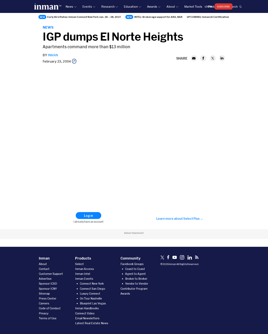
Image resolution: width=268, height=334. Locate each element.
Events (87, 6)
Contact (44, 268)
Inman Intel (82, 273)
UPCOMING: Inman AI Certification (208, 16)
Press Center (47, 298)
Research (108, 6)
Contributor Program (134, 288)
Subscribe (223, 6)
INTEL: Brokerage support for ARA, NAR (158, 16)
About (170, 6)
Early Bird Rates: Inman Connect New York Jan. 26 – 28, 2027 (84, 16)
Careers (44, 303)
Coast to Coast (135, 268)
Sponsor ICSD (48, 283)
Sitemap (44, 293)
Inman (53, 55)
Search (233, 6)
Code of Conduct (50, 308)
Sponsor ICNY (48, 288)
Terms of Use (48, 318)
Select (79, 264)
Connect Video (85, 313)
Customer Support (51, 273)
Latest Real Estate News (91, 323)
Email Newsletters (87, 318)
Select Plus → (193, 218)
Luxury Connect (90, 293)
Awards (152, 6)
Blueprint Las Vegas (93, 303)
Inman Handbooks (87, 308)
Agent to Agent (135, 273)
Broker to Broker (136, 278)
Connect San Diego (92, 288)
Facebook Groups (132, 264)
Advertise (45, 278)
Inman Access (84, 268)
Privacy (43, 313)
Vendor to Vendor (136, 283)
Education (131, 6)
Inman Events (84, 278)
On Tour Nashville (91, 298)
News (69, 6)
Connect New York (92, 283)
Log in (208, 6)
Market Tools (193, 6)
